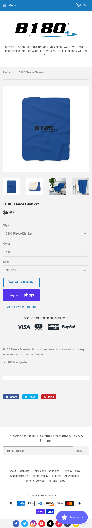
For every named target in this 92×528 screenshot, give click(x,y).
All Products (71, 475)
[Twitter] (24, 523)
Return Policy (40, 475)
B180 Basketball (47, 495)
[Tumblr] (67, 523)
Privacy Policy (71, 470)
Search (56, 475)
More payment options (21, 306)
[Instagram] (33, 523)
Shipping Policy (19, 475)
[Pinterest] (58, 523)
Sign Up (81, 451)
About (12, 470)
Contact (24, 470)
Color (6, 243)
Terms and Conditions (46, 470)
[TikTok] (50, 523)
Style (6, 225)
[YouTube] (41, 523)
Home (6, 72)
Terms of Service (34, 480)
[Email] (76, 523)
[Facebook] (16, 523)
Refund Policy (56, 480)
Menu (12, 5)
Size (6, 261)
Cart (85, 5)
